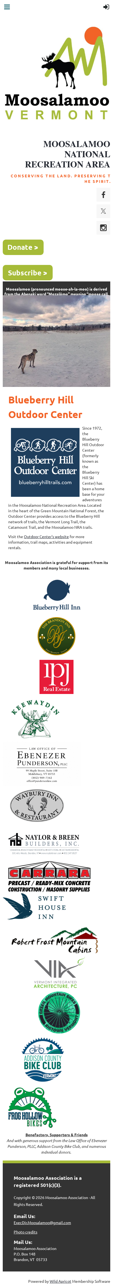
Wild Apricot (60, 1281)
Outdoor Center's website (46, 536)
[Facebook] (103, 195)
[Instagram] (103, 228)
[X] (103, 211)
